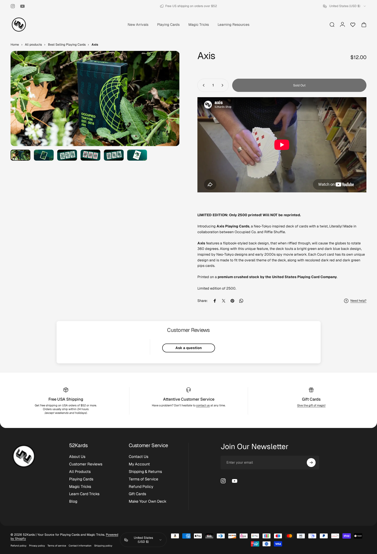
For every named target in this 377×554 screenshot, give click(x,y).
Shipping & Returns (145, 471)
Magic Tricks (80, 486)
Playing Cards (81, 479)
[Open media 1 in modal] (95, 98)
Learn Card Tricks (84, 493)
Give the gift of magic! (311, 405)
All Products (80, 471)
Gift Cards (311, 399)
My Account (139, 464)
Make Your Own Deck (147, 501)
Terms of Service (143, 479)
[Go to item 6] (137, 155)
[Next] (168, 108)
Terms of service (57, 545)
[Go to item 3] (67, 155)
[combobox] (344, 6)
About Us (77, 456)
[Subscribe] (311, 462)
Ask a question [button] (188, 348)
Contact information (80, 545)
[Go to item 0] (20, 155)
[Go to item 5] (114, 155)
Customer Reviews (85, 464)
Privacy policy (37, 545)
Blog (73, 501)
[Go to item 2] (44, 155)
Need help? (358, 301)
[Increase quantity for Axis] (223, 85)
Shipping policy (103, 545)
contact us (203, 405)
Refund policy (18, 545)
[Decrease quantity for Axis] (203, 85)
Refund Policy (141, 486)
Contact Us (138, 456)
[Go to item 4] (90, 155)
